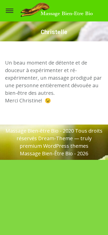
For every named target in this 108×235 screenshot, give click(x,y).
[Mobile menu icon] (9, 10)
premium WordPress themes (54, 145)
